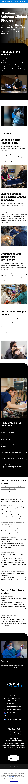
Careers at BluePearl (13, 709)
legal (22, 766)
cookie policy (11, 776)
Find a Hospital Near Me (14, 706)
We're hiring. (21, 1)
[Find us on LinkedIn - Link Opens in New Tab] (19, 733)
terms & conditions (17, 767)
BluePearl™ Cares (12, 713)
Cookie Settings (14, 781)
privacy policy (15, 766)
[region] (14, 776)
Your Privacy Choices (13, 719)
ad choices (8, 767)
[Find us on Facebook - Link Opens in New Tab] (9, 733)
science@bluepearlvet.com (18, 668)
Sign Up (15, 758)
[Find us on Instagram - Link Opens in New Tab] (14, 733)
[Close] (26, 771)
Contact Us (10, 703)
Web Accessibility (12, 716)
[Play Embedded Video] (14, 116)
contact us (17, 769)
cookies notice (6, 766)
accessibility (9, 769)
